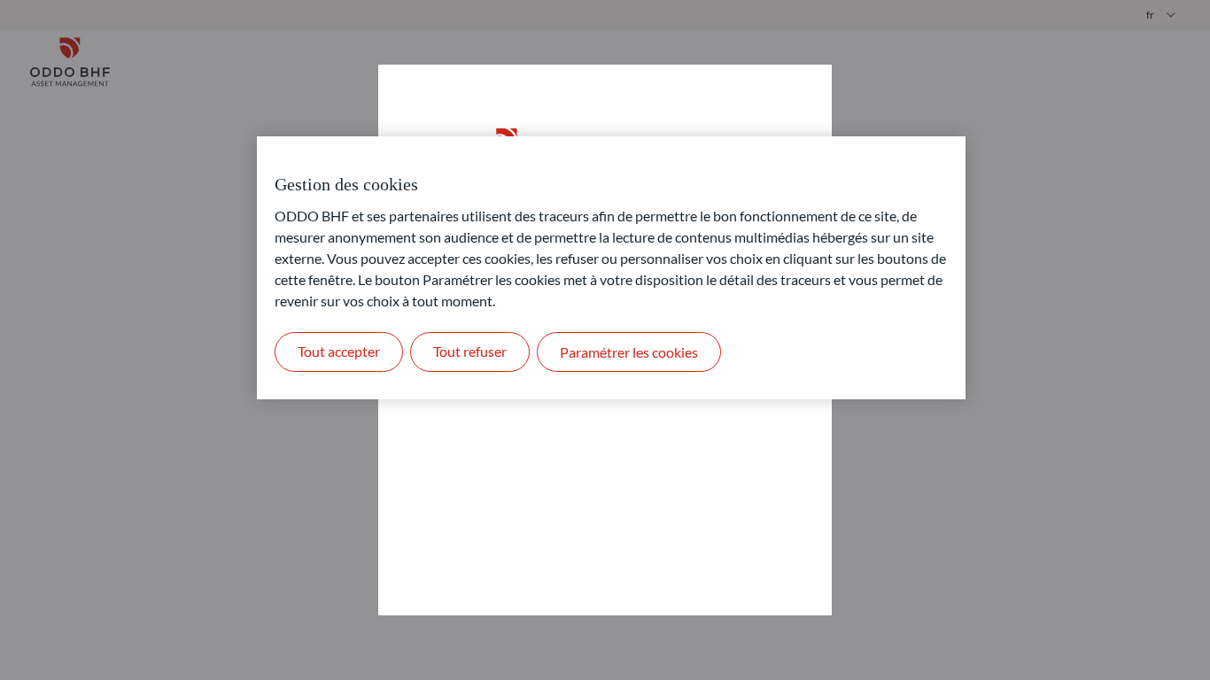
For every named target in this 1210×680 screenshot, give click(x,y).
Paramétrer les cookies (629, 352)
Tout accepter (339, 351)
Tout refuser (470, 351)
